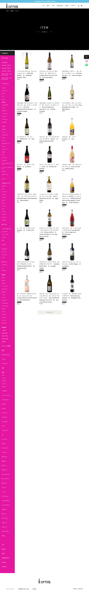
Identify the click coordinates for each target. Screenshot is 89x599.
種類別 (12, 10)
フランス (4, 88)
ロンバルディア (5, 135)
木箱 (3, 536)
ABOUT (48, 5)
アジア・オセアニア (6, 229)
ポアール (3, 311)
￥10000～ (4, 341)
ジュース (3, 294)
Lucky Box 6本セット (6, 65)
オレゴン (4, 244)
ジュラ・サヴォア (5, 105)
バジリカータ (4, 149)
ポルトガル (4, 186)
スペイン (4, 179)
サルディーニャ (5, 174)
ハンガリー (4, 211)
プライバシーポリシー (10, 589)
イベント (4, 359)
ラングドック (4, 116)
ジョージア (4, 194)
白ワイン (3, 280)
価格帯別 (4, 327)
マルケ (3, 154)
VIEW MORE (49, 312)
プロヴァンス (4, 110)
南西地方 (3, 102)
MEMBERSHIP (60, 5)
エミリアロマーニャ (5, 143)
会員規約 (34, 589)
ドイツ (3, 189)
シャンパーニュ (5, 113)
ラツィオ (3, 146)
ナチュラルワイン (5, 303)
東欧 (3, 372)
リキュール (4, 320)
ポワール (4, 514)
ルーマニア (4, 206)
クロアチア (4, 214)
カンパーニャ (4, 157)
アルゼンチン (4, 264)
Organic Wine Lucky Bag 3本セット (7, 78)
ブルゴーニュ (4, 90)
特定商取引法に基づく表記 (23, 589)
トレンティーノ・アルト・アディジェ (7, 168)
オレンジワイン (5, 289)
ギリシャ (3, 200)
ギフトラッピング (6, 355)
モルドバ (3, 203)
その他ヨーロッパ (6, 183)
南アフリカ (4, 224)
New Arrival (5, 58)
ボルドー (3, 93)
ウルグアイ (4, 270)
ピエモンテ (4, 129)
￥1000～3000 (4, 333)
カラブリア (4, 171)
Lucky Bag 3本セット (6, 68)
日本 (3, 240)
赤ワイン (3, 277)
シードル (3, 297)
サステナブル (4, 323)
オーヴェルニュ (5, 119)
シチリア (3, 137)
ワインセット (5, 363)
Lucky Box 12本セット (6, 71)
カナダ (3, 257)
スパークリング (5, 286)
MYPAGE (67, 5)
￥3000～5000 (4, 336)
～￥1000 (3, 330)
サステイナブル (5, 531)
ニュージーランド (5, 234)
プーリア (3, 140)
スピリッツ (4, 317)
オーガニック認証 (6, 346)
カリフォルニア (5, 83)
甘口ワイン (4, 292)
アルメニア (4, 197)
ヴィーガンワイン (5, 306)
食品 (3, 350)
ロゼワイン (4, 283)
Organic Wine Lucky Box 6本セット (7, 74)
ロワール (3, 99)
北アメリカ (4, 249)
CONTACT (73, 5)
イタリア (4, 126)
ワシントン (4, 251)
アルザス (3, 108)
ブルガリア (4, 220)
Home (7, 10)
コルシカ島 (4, 122)
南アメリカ (4, 262)
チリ (2, 267)
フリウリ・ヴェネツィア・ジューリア (7, 164)
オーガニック (4, 300)
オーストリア (4, 191)
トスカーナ (4, 132)
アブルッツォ (4, 160)
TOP (43, 5)
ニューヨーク (4, 254)
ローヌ (3, 96)
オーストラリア (4, 231)
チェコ (3, 208)
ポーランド (4, 217)
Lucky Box (4, 62)
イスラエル (4, 237)
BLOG (53, 5)
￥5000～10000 (5, 338)
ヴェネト (3, 152)
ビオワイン (4, 308)
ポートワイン (4, 314)
